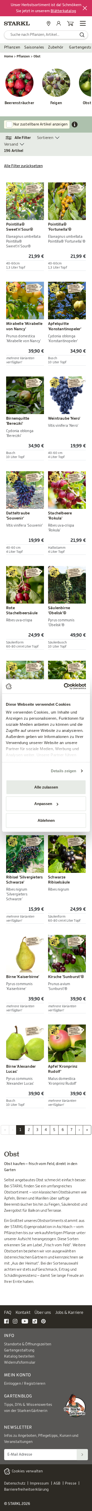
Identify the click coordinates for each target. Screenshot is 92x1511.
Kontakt (23, 1312)
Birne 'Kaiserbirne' (22, 977)
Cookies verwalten (27, 1471)
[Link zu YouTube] (24, 1321)
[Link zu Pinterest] (43, 1321)
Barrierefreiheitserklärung (26, 1490)
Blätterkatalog (63, 11)
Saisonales (34, 47)
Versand (11, 144)
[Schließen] (85, 8)
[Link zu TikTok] (34, 1321)
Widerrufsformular (19, 1363)
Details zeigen (63, 771)
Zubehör (55, 47)
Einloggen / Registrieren (24, 1384)
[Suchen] (82, 1454)
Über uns (42, 1312)
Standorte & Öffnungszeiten (27, 1344)
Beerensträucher (19, 103)
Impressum (39, 1484)
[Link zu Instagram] (15, 1321)
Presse (70, 1484)
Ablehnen (46, 820)
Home (8, 56)
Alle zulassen (46, 787)
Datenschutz (14, 1484)
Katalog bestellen (19, 1357)
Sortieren (45, 138)
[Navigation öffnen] (83, 23)
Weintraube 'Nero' (64, 418)
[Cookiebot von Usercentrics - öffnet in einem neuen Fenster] (65, 686)
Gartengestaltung (19, 1350)
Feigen (56, 103)
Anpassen (43, 803)
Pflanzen (12, 47)
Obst (37, 56)
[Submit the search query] (82, 34)
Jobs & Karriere (69, 1312)
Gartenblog (18, 1396)
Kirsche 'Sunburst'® (66, 977)
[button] (20, 138)
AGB (57, 1484)
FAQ (8, 1312)
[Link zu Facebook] (6, 1321)
